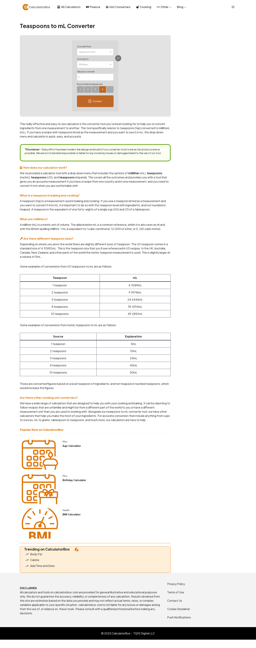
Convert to (83, 59)
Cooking (145, 7)
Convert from (84, 46)
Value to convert (86, 71)
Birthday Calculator (74, 480)
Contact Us (174, 600)
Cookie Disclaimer (178, 609)
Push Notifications (179, 617)
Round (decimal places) (90, 84)
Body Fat (36, 554)
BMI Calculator (72, 514)
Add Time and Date (42, 566)
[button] (95, 101)
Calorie (34, 560)
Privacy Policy (176, 584)
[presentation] (40, 455)
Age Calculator (72, 445)
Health (66, 510)
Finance (95, 7)
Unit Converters (119, 7)
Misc (65, 441)
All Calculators (70, 7)
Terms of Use (175, 592)
